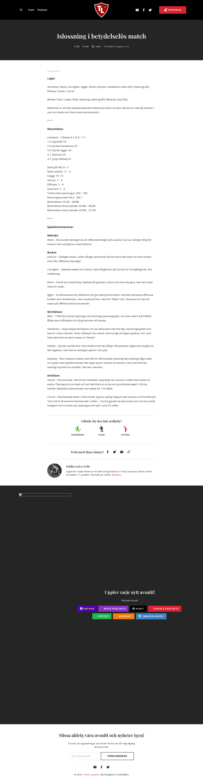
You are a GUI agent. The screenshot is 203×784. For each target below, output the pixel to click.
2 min (97, 46)
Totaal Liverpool (91, 774)
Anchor (88, 608)
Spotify (103, 616)
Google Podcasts (166, 608)
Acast (139, 608)
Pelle (77, 46)
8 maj (86, 46)
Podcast (42, 9)
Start (31, 9)
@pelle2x (116, 474)
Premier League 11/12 (117, 46)
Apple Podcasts (114, 608)
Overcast (125, 616)
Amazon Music (153, 616)
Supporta (174, 9)
